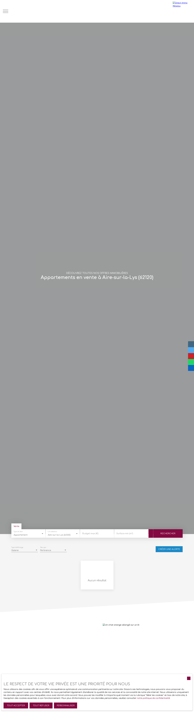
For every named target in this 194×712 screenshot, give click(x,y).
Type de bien (18, 531)
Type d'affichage (17, 547)
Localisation (52, 531)
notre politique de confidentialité (153, 698)
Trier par (43, 547)
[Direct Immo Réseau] (182, 11)
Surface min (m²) (124, 533)
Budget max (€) (90, 533)
